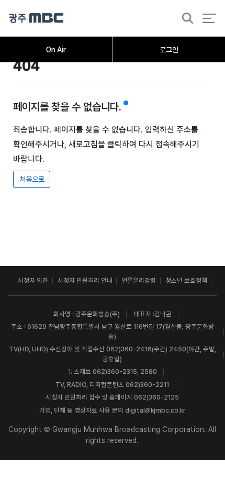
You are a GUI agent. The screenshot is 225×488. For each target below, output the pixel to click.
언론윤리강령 (138, 280)
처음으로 (31, 179)
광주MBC (36, 18)
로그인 (169, 50)
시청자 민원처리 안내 (85, 280)
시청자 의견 (33, 280)
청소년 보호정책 (186, 280)
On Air (56, 50)
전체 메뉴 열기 (209, 18)
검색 (185, 18)
